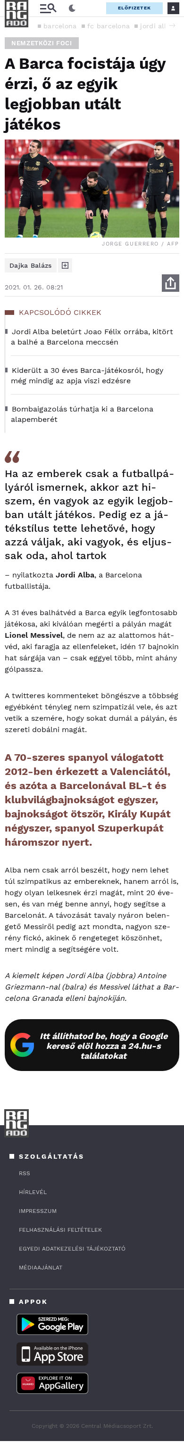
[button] (172, 25)
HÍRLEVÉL (33, 1192)
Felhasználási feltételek (60, 1230)
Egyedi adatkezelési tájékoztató (72, 1248)
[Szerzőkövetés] (65, 265)
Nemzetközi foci (41, 43)
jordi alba (156, 26)
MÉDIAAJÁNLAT (40, 1267)
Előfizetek (134, 7)
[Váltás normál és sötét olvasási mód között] (72, 8)
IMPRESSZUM (38, 1211)
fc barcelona (108, 26)
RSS (24, 1173)
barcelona (60, 26)
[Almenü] (48, 8)
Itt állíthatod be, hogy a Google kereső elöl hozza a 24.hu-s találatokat (103, 1046)
